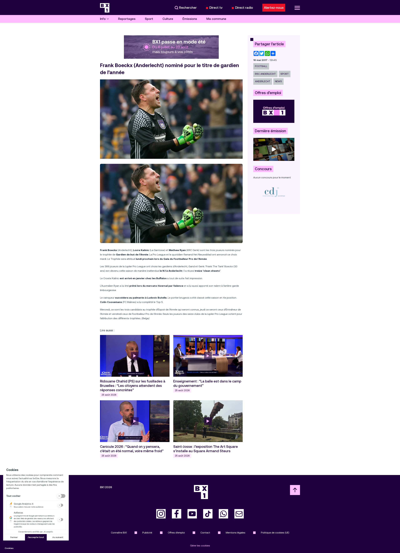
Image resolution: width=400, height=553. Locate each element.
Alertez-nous (274, 7)
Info (103, 19)
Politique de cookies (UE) (275, 532)
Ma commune (216, 19)
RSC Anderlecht (265, 74)
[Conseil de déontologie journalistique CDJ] (274, 192)
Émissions (189, 19)
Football (261, 66)
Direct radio (244, 7)
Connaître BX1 (119, 532)
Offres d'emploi (176, 532)
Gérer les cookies (200, 545)
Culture (167, 19)
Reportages (126, 19)
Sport (149, 19)
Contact (205, 532)
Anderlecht (262, 81)
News (278, 81)
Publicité (147, 532)
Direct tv (215, 7)
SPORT (284, 74)
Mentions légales (235, 532)
